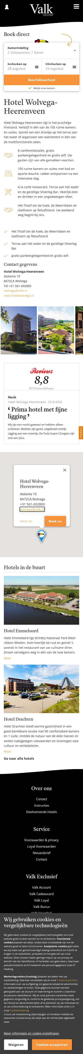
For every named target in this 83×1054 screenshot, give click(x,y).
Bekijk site (26, 521)
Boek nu (55, 521)
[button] (41, 536)
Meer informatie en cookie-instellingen (31, 1033)
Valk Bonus (41, 906)
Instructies (41, 805)
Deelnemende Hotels (41, 812)
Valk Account (41, 887)
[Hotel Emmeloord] (41, 600)
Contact (41, 799)
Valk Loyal (41, 900)
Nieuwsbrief (41, 853)
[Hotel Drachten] (41, 689)
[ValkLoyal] (41, 10)
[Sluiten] (65, 470)
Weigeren (16, 1044)
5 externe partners (67, 980)
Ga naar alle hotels (19, 758)
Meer (7, 658)
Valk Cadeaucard (41, 894)
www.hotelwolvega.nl (19, 295)
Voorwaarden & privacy (41, 840)
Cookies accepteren (52, 1044)
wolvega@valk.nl (15, 291)
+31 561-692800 (20, 286)
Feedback (80, 433)
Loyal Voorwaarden (41, 846)
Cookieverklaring (19, 1010)
